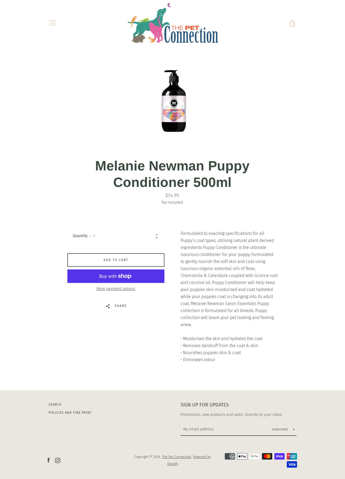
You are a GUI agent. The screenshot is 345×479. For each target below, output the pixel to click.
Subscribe (280, 429)
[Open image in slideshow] (172, 100)
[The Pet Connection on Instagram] (57, 460)
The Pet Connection (176, 457)
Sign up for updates (205, 405)
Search (55, 404)
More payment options (115, 288)
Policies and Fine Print (70, 413)
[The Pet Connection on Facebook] (48, 460)
